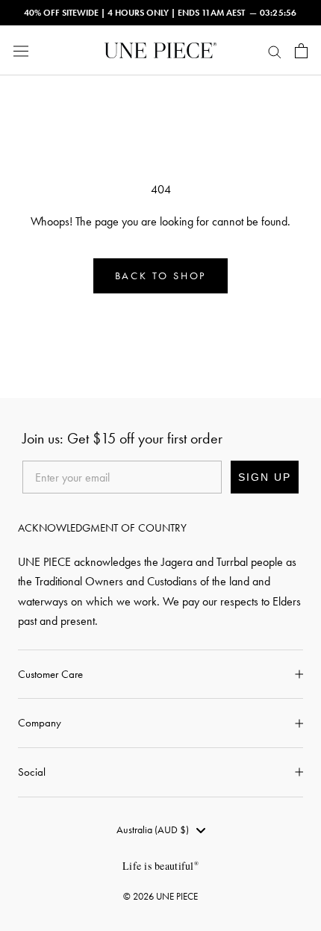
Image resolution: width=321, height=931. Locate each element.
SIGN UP (264, 477)
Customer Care (50, 674)
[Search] (274, 50)
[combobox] (161, 830)
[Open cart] (301, 50)
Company (39, 722)
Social (32, 772)
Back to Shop (161, 276)
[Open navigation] (20, 50)
